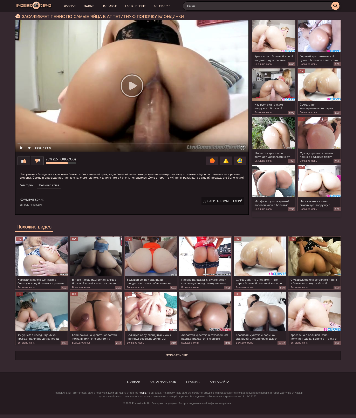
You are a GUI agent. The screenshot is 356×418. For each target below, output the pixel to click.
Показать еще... (178, 355)
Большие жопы (263, 64)
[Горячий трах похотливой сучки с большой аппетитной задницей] (319, 36)
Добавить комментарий (223, 201)
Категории (162, 5)
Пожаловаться (226, 161)
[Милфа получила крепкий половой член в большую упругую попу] (273, 181)
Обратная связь (163, 381)
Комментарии (31, 199)
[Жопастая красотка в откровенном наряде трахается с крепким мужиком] (205, 311)
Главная (69, 5)
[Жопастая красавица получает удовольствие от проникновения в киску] (273, 133)
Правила (192, 381)
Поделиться (240, 161)
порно (142, 392)
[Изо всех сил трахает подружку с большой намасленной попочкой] (273, 84)
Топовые (110, 5)
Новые (89, 5)
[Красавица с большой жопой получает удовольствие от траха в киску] (273, 36)
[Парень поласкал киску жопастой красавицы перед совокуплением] (205, 256)
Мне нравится (24, 161)
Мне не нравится (37, 161)
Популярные (135, 5)
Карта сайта (219, 381)
